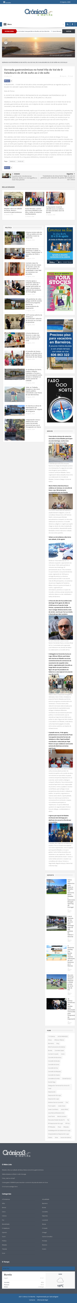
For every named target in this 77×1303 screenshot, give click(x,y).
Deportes (45, 1216)
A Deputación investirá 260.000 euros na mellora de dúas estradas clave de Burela (55, 209)
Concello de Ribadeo (54, 1071)
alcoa (50, 1040)
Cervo (62, 1054)
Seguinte (70, 174)
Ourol (3, 1236)
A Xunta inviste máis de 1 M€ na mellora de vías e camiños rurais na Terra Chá (34, 235)
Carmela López (59, 1050)
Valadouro (12, 161)
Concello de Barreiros (54, 1057)
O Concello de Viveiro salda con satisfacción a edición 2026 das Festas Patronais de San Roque (34, 354)
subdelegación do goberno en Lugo (59, 1130)
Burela (50, 1050)
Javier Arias (61, 1106)
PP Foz (67, 1123)
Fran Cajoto (51, 1106)
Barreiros (45, 1203)
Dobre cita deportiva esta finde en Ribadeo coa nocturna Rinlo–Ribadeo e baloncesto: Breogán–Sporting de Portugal (72, 893)
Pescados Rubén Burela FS (56, 1120)
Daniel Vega (51, 1082)
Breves (4, 1207)
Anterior (17, 174)
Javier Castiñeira (53, 1109)
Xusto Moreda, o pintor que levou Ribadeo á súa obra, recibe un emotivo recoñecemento (33, 211)
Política (4, 1241)
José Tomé (51, 1116)
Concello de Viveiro (54, 1075)
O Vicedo (44, 1228)
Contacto (32, 1300)
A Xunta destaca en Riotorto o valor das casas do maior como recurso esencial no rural (33, 336)
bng (58, 1043)
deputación (51, 1092)
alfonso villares (59, 1040)
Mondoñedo (6, 1224)
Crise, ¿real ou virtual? (8, 1178)
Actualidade (45, 1199)
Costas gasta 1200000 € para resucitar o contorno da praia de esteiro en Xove (25, 1182)
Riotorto (44, 1245)
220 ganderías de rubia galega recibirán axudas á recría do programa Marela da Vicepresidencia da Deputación (34, 303)
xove (56, 1137)
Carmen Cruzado (53, 1054)
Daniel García (66, 1078)
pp (68, 1120)
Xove (3, 1253)
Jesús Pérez (64, 1109)
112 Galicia (51, 1036)
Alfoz (3, 1203)
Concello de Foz (53, 1068)
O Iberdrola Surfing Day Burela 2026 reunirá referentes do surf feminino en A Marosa (71, 956)
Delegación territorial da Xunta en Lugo (58, 1087)
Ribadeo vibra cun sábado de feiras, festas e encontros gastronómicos (13, 210)
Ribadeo (66, 1127)
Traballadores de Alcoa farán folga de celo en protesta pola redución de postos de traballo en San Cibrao (58, 178)
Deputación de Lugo (54, 1095)
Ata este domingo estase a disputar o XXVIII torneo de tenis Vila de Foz (71, 982)
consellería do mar (54, 1078)
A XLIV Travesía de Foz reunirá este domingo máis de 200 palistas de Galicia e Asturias (71, 926)
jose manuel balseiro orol (56, 1113)
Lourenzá (45, 1220)
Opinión (4, 1232)
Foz (67, 1102)
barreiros (51, 1043)
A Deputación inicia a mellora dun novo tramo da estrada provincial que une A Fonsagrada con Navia (33, 423)
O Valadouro (6, 1228)
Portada (44, 1241)
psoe (59, 1127)
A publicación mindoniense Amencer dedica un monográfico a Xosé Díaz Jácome (24, 178)
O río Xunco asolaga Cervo (10, 1186)
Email (71, 76)
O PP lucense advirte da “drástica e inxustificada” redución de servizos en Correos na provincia (34, 318)
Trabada (4, 1249)
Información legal (42, 1300)
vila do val (20, 161)
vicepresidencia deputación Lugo (58, 1134)
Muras (44, 1224)
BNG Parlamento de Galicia (56, 1047)
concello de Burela (54, 1061)
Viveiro (50, 1137)
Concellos (45, 1212)
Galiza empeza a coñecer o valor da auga (14, 1174)
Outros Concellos (47, 1236)
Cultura (4, 1216)
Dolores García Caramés (55, 1102)
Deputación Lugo (53, 1099)
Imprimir (64, 76)
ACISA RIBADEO (63, 1036)
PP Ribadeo (51, 1127)
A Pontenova (6, 1199)
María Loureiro (61, 1116)
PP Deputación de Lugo (55, 1123)
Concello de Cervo (53, 1064)
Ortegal (44, 1232)
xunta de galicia (66, 1137)
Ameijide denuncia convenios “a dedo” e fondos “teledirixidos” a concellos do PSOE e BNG (34, 252)
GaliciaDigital (53, 1297)
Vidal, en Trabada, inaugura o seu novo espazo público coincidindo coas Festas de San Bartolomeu (34, 391)
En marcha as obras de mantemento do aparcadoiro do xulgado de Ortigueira (34, 408)
